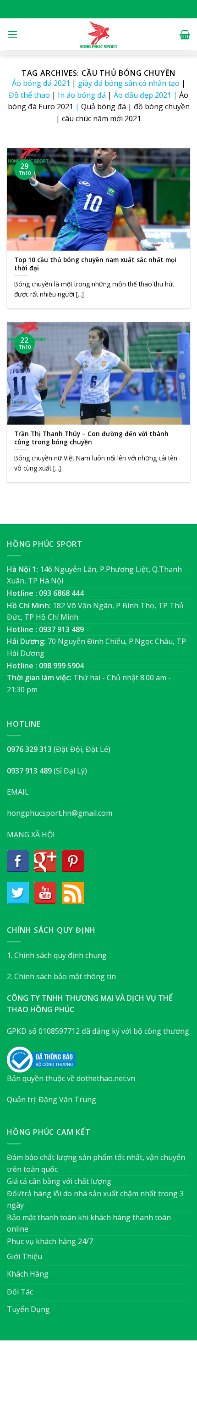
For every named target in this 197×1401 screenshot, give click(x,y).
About (48, 1375)
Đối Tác (20, 1292)
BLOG (116, 1375)
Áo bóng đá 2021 (41, 83)
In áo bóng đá (82, 95)
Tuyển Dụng (28, 1309)
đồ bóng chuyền (162, 106)
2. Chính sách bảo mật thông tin (61, 976)
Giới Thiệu (24, 1256)
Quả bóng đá (103, 106)
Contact (145, 1375)
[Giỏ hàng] (185, 34)
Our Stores (83, 1375)
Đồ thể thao (29, 95)
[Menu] (12, 34)
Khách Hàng (28, 1274)
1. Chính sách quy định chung (57, 955)
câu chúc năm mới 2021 (101, 118)
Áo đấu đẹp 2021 (142, 95)
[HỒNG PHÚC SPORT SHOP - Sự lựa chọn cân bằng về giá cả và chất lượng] (98, 34)
